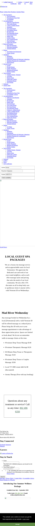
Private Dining (11, 67)
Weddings (6, 54)
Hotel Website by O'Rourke (7, 480)
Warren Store (10, 78)
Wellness (5, 84)
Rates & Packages (8, 44)
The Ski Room (11, 41)
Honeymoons (10, 62)
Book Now (31, 2)
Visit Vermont (7, 73)
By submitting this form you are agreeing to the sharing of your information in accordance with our (20, 472)
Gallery (5, 2)
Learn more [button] (25, 519)
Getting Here (20, 2)
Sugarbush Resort (11, 81)
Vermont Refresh (11, 48)
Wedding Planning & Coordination (16, 61)
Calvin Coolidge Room (13, 25)
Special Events (7, 64)
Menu (22, 12)
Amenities (9, 27)
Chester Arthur (11, 38)
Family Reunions (11, 68)
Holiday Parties (11, 71)
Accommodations (8, 21)
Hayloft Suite (10, 31)
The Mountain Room (12, 33)
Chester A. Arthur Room (13, 110)
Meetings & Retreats (12, 70)
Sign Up (3, 476)
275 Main (9, 127)
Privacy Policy (11, 473)
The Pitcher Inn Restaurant (14, 51)
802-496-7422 (19, 493)
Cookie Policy (18, 478)
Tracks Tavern (10, 53)
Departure (4, 171)
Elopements (10, 58)
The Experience (7, 14)
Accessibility (10, 19)
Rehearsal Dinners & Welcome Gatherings (18, 59)
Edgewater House (11, 42)
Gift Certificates (14, 2)
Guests (3, 174)
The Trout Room (11, 28)
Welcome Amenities (12, 47)
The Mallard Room (12, 30)
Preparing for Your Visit (13, 18)
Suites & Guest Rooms (13, 22)
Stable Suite (10, 36)
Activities (9, 76)
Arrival (3, 167)
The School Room (12, 34)
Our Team (9, 91)
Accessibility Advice (12, 94)
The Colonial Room (12, 39)
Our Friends (10, 82)
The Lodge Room (11, 24)
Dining (5, 50)
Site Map (2, 478)
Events (8, 65)
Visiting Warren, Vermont (13, 74)
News (9, 2)
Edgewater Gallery (12, 79)
